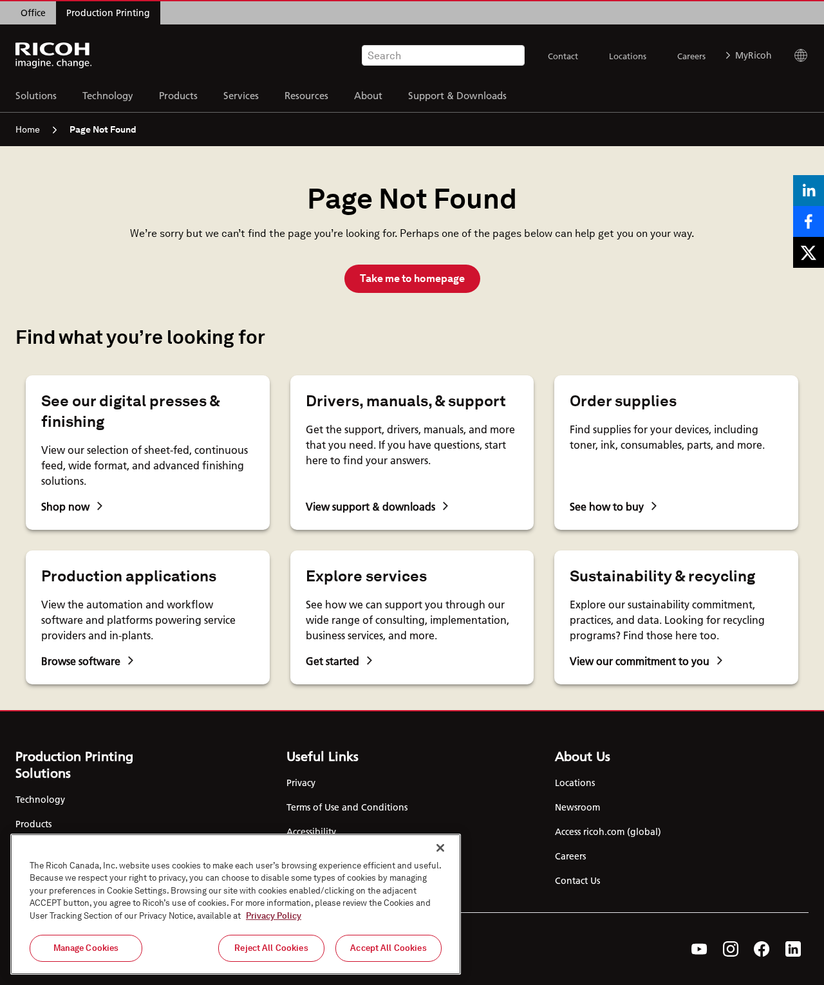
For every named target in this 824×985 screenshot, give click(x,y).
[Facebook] (762, 949)
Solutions (36, 95)
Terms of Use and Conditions (346, 807)
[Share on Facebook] (808, 221)
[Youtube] (699, 949)
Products (178, 95)
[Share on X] (808, 252)
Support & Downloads (457, 95)
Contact (563, 56)
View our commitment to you (639, 661)
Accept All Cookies (388, 948)
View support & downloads (370, 506)
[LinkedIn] (793, 949)
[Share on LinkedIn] (808, 190)
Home (27, 129)
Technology (107, 95)
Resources (306, 95)
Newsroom (577, 807)
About (368, 95)
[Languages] (795, 55)
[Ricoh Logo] (53, 55)
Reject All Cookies (271, 948)
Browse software (80, 661)
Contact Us (577, 881)
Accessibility (311, 832)
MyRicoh (753, 55)
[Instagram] (730, 949)
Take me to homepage (412, 278)
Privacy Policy (273, 916)
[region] (235, 904)
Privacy (300, 783)
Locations (627, 56)
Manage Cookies (86, 948)
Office (33, 13)
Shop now (65, 506)
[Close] (440, 848)
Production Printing (108, 13)
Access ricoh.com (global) (608, 832)
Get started (332, 661)
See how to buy (607, 506)
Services (241, 95)
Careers (691, 56)
